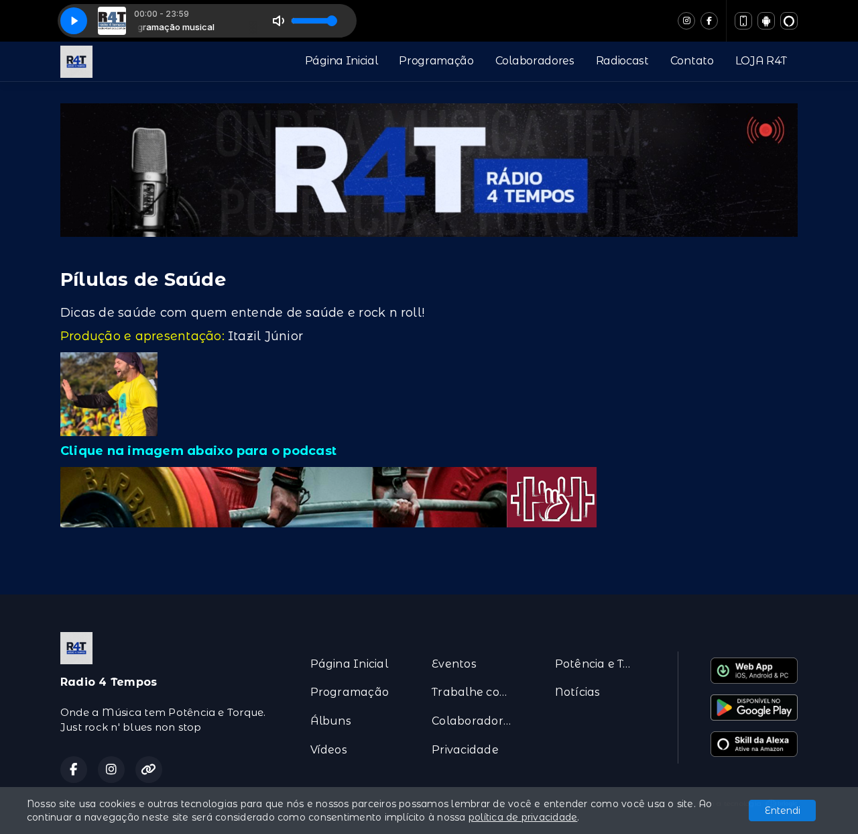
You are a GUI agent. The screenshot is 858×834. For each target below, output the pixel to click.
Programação (436, 60)
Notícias (578, 692)
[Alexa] (789, 21)
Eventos (454, 664)
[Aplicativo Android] (766, 21)
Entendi (782, 810)
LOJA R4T (761, 60)
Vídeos (328, 749)
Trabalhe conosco (477, 692)
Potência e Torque (600, 664)
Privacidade (465, 749)
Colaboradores (534, 60)
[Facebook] (709, 21)
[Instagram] (686, 21)
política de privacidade (523, 817)
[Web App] (743, 21)
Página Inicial (341, 60)
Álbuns (330, 721)
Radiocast (622, 60)
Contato (692, 60)
